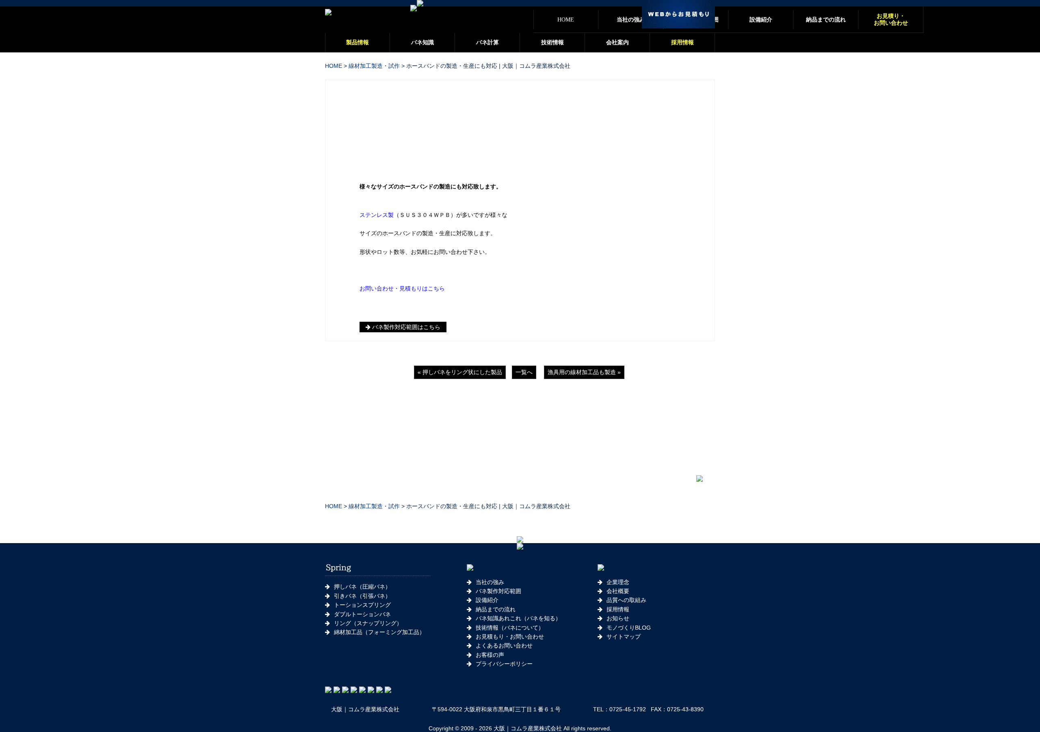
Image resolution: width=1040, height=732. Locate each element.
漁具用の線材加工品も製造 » (584, 372)
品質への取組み (626, 600)
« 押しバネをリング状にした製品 (460, 372)
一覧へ (524, 372)
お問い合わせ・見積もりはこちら (402, 288)
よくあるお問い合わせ (504, 645)
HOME (333, 66)
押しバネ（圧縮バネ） (362, 586)
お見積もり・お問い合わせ (510, 636)
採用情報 (618, 609)
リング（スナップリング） (368, 623)
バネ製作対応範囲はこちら (405, 327)
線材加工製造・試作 (374, 66)
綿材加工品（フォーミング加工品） (379, 632)
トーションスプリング (362, 605)
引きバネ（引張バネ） (362, 596)
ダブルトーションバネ (362, 614)
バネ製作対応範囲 (498, 591)
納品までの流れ (496, 609)
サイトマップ (624, 636)
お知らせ (618, 618)
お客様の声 (490, 655)
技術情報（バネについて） (510, 627)
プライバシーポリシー (504, 664)
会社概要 (618, 591)
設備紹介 (487, 600)
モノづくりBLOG (629, 627)
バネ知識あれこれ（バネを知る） (518, 618)
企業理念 (618, 582)
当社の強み (490, 582)
